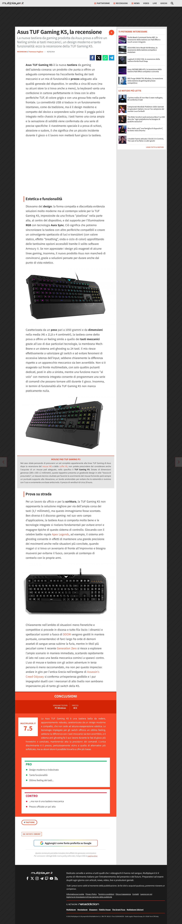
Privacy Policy (91, 894)
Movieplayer (82, 909)
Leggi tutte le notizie (155, 147)
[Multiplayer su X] (32, 878)
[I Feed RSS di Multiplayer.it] (56, 878)
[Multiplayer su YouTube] (51, 878)
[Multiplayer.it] (13, 3)
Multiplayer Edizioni (135, 909)
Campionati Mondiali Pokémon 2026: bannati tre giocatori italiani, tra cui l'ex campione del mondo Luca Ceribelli (146, 109)
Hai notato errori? (32, 834)
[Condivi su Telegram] (111, 57)
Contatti (135, 894)
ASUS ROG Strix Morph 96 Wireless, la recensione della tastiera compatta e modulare (142, 49)
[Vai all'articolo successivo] (3, 462)
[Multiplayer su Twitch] (46, 878)
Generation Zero (67, 648)
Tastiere (29, 822)
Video (146, 3)
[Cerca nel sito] (172, 3)
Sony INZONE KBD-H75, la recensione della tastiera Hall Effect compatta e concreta (144, 70)
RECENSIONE (22, 52)
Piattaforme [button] (103, 3)
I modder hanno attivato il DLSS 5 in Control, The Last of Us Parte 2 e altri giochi (146, 139)
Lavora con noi (146, 894)
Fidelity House (105, 909)
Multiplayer (71, 909)
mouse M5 (47, 466)
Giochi (163, 3)
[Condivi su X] (98, 57)
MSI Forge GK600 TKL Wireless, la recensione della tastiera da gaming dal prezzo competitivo (145, 80)
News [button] (137, 3)
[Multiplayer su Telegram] (41, 878)
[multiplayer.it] (42, 872)
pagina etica (92, 856)
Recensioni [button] (122, 3)
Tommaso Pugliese (36, 52)
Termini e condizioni (106, 894)
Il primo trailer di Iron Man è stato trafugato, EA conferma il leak (145, 98)
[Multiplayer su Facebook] (27, 878)
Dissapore (93, 909)
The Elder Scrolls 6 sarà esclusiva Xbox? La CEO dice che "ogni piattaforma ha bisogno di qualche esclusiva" (146, 119)
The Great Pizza (118, 909)
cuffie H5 (63, 466)
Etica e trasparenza (123, 894)
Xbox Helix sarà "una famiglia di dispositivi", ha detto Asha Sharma (145, 129)
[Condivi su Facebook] (92, 57)
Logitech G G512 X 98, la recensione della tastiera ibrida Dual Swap (144, 60)
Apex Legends (60, 534)
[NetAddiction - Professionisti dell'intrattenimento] (89, 904)
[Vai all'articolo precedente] (178, 462)
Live (155, 3)
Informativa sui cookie (75, 894)
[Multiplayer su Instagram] (37, 878)
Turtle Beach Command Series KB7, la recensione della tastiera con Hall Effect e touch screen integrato (144, 39)
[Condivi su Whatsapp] (105, 57)
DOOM (67, 634)
